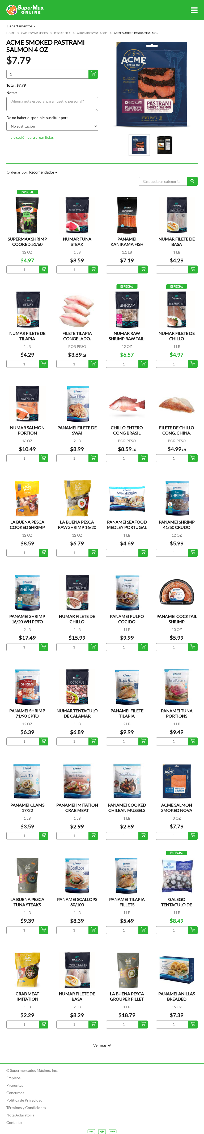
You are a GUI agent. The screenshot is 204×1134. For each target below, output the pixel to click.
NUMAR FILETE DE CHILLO (177, 336)
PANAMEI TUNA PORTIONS (177, 713)
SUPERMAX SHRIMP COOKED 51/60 (27, 241)
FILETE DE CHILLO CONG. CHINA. (176, 430)
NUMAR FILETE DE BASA (177, 241)
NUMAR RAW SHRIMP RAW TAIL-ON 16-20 (127, 338)
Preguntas (14, 1085)
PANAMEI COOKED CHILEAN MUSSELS (127, 807)
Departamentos (20, 26)
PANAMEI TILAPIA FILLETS (127, 902)
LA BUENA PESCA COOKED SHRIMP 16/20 (27, 527)
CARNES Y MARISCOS (34, 33)
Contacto (14, 1122)
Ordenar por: (30, 172)
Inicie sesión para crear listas (30, 137)
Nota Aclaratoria (20, 1115)
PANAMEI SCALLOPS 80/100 (77, 902)
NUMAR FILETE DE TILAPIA (27, 336)
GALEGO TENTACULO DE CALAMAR (176, 904)
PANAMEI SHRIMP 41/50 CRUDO (177, 524)
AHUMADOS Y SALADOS (92, 33)
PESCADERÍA (62, 33)
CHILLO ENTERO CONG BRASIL (127, 430)
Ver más (100, 1045)
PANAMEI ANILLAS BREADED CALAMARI (176, 999)
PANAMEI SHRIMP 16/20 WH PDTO (27, 619)
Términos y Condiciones (26, 1107)
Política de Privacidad (24, 1100)
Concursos (15, 1092)
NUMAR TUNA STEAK (77, 241)
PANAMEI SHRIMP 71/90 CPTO (27, 713)
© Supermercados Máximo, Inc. (32, 1070)
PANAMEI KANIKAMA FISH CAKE (126, 244)
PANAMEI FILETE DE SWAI (77, 430)
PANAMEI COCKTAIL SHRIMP (176, 619)
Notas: (11, 92)
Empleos (13, 1078)
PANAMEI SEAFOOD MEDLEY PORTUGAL (127, 524)
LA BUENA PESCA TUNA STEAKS (27, 902)
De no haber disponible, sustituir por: (37, 117)
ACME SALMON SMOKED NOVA (176, 807)
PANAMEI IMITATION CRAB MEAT (77, 807)
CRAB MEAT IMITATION (27, 996)
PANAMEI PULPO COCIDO (127, 619)
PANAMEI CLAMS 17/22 (27, 807)
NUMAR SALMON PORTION (27, 430)
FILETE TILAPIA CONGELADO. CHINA (77, 338)
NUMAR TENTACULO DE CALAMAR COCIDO (77, 716)
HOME (10, 33)
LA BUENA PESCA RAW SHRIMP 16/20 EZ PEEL (77, 527)
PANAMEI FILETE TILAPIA (126, 713)
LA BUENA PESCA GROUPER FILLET (127, 996)
